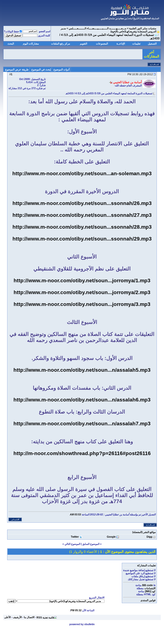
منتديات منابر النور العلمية (142, 28)
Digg (149, 536)
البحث (11, 43)
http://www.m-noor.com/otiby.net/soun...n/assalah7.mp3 (82, 423)
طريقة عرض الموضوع (17, 69)
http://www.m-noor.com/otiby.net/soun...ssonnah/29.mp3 (82, 239)
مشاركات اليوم (31, 43)
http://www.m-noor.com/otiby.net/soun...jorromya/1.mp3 (82, 280)
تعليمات (136, 43)
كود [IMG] (150, 591)
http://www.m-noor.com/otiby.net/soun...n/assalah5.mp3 (82, 370)
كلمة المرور (44, 35)
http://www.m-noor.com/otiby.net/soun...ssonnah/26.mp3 (82, 203)
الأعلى (7, 617)
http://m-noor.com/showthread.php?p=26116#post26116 (82, 453)
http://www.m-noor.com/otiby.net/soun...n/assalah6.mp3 (82, 400)
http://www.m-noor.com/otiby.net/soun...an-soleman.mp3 (82, 173)
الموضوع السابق (90, 544)
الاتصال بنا (29, 617)
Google (111, 536)
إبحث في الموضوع (41, 69)
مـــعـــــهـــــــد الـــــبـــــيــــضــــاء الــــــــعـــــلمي (97, 28)
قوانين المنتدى (148, 600)
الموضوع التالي (72, 544)
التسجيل (152, 43)
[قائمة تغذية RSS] (47, 617)
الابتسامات (150, 588)
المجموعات (102, 43)
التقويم (83, 43)
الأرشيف (17, 617)
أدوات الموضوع (61, 69)
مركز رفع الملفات (60, 43)
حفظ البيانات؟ (11, 31)
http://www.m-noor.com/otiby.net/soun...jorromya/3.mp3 (82, 304)
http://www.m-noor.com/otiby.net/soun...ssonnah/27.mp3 (82, 215)
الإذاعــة (120, 43)
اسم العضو (44, 31)
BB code (147, 585)
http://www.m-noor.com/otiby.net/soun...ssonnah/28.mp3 (82, 227)
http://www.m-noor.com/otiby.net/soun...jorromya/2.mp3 (82, 292)
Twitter (75, 536)
